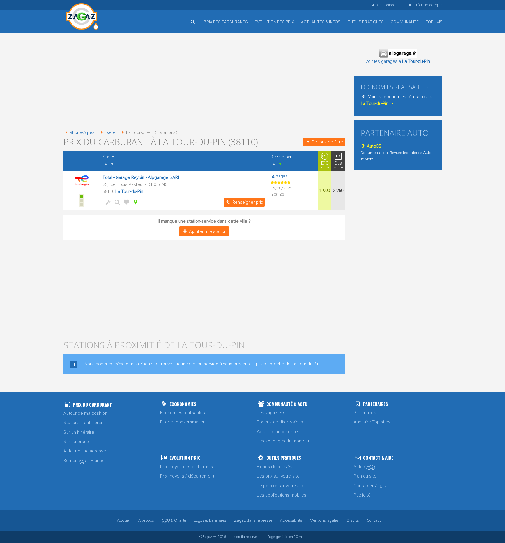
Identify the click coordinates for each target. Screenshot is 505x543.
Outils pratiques (365, 21)
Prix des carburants (226, 21)
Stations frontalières (83, 422)
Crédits (353, 520)
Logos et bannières (210, 520)
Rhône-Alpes (82, 132)
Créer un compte (428, 4)
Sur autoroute (77, 441)
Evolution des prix (274, 21)
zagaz (281, 176)
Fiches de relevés (274, 466)
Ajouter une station (207, 231)
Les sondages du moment (283, 441)
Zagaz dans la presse (253, 520)
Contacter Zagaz (370, 485)
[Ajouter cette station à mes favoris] (125, 202)
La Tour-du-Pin (129, 191)
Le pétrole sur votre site (281, 485)
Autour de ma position (85, 413)
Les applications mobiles (281, 495)
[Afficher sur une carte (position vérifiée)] (135, 202)
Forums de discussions (280, 422)
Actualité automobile (277, 431)
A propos (146, 520)
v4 (215, 537)
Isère (110, 132)
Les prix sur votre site (278, 476)
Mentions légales (324, 520)
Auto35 (374, 146)
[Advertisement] (204, 82)
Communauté (405, 21)
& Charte (174, 520)
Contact (374, 520)
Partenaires (365, 412)
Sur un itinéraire (78, 432)
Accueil (82, 17)
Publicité (362, 495)
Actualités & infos (320, 21)
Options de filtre (327, 142)
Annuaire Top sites (372, 422)
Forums (434, 21)
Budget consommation (182, 422)
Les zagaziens (271, 412)
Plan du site (365, 476)
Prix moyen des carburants (186, 466)
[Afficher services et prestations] (107, 202)
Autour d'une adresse (84, 451)
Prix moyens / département (187, 476)
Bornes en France (84, 460)
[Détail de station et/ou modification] (116, 202)
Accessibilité (291, 520)
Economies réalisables (182, 412)
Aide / (364, 466)
